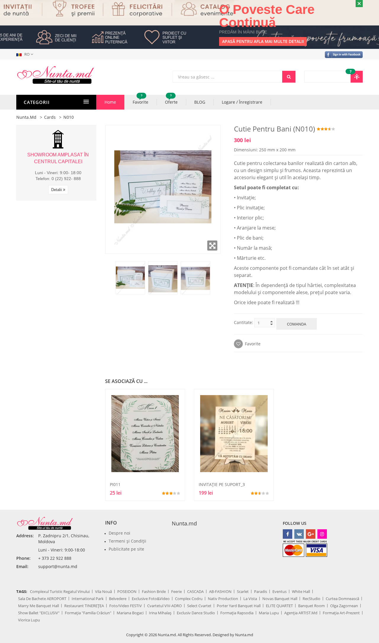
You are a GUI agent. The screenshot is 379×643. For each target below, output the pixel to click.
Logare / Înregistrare (242, 102)
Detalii (57, 189)
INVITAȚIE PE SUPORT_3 (222, 484)
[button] (26, 54)
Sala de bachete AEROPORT (42, 598)
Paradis (260, 591)
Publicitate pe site (126, 549)
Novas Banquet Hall (279, 598)
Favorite (140, 100)
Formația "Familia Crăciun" (88, 612)
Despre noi (119, 533)
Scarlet (243, 591)
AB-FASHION (220, 591)
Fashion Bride (154, 591)
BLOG (199, 102)
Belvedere (117, 598)
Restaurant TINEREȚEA (84, 605)
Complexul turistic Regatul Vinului (60, 591)
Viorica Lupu (29, 620)
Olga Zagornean (344, 605)
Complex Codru (189, 598)
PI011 (115, 484)
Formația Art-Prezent (341, 612)
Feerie (176, 591)
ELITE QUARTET (279, 605)
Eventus (279, 591)
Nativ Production (223, 598)
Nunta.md (26, 117)
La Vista (250, 598)
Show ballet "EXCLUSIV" (39, 612)
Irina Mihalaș (160, 612)
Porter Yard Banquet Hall (239, 605)
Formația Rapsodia (236, 612)
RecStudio (311, 598)
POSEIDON (126, 591)
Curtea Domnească (342, 598)
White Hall (301, 591)
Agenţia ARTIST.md (300, 612)
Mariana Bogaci (130, 612)
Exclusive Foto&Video (151, 598)
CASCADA (195, 591)
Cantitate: (243, 322)
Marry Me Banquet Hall (38, 605)
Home (110, 102)
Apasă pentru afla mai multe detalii (263, 41)
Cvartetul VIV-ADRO (164, 605)
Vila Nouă (103, 591)
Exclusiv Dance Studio (196, 612)
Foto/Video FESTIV (125, 605)
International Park (88, 598)
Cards (50, 117)
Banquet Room (311, 605)
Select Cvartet (199, 605)
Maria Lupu (269, 612)
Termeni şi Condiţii (127, 541)
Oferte (171, 100)
